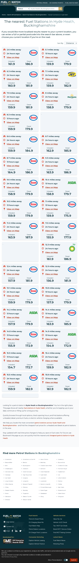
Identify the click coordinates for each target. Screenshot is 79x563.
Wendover (8, 496)
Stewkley (25, 490)
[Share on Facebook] (12, 531)
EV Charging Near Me (36, 522)
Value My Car (57, 519)
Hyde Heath (43, 475)
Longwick (25, 481)
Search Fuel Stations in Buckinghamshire (35, 14)
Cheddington (9, 468)
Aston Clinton (44, 459)
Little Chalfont (62, 478)
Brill (6, 465)
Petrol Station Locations (37, 529)
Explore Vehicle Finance (37, 544)
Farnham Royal (62, 468)
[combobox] (46, 8)
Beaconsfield (8, 462)
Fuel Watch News (59, 540)
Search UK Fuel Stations (14, 14)
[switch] (66, 560)
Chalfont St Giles (62, 465)
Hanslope (7, 475)
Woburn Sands (27, 499)
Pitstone (25, 487)
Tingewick (26, 493)
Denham (42, 468)
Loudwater (43, 481)
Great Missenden (45, 471)
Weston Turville (27, 496)
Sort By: (60, 43)
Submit (73, 560)
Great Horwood (27, 471)
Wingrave (61, 496)
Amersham (8, 459)
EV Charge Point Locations (38, 532)
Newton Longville (45, 484)
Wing (42, 496)
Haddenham (61, 471)
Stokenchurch (62, 490)
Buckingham (26, 465)
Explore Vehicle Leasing (37, 540)
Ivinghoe (25, 478)
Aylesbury (61, 459)
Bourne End (61, 462)
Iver (59, 475)
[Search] (60, 8)
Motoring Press (58, 544)
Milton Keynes (9, 484)
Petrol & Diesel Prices (36, 519)
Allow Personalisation (55, 560)
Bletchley (43, 462)
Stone (6, 493)
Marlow (60, 481)
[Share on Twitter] (20, 531)
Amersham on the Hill (29, 459)
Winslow (7, 499)
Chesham (25, 468)
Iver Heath (8, 478)
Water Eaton (61, 493)
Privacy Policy (13, 556)
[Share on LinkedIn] (16, 531)
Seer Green (61, 487)
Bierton (25, 462)
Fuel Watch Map (34, 526)
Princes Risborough (45, 487)
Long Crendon (9, 481)
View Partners (5, 556)
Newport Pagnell (27, 484)
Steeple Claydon (9, 490)
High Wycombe (27, 475)
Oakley (60, 484)
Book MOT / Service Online (62, 529)
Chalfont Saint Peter (46, 465)
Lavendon (43, 478)
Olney (7, 487)
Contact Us (10, 526)
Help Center (10, 522)
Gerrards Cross (9, 471)
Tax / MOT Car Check (60, 526)
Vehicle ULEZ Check (60, 522)
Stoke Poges (43, 490)
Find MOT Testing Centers (62, 532)
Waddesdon (43, 493)
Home (4, 14)
